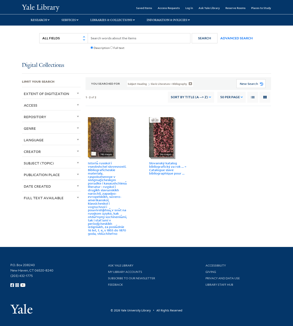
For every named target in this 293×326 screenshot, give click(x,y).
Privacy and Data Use (222, 278)
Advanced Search (236, 38)
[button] (204, 38)
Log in (189, 8)
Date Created (37, 186)
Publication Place (42, 174)
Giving (210, 271)
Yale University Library (40, 8)
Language (34, 140)
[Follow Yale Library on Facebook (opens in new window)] (12, 285)
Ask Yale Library (209, 8)
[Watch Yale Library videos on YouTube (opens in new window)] (23, 285)
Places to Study (261, 8)
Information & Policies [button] (167, 20)
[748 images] (101, 137)
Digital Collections (43, 65)
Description (102, 48)
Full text (118, 48)
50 (230, 97)
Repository (35, 116)
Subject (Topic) (39, 163)
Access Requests (169, 8)
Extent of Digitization (46, 93)
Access (30, 105)
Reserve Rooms (235, 8)
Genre (30, 128)
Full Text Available (44, 197)
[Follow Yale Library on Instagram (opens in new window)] (17, 285)
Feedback (115, 284)
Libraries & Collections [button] (111, 20)
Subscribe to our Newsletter (131, 278)
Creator (32, 151)
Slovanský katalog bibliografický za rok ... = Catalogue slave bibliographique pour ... (167, 168)
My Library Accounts (125, 271)
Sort (189, 97)
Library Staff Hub (219, 284)
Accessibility (215, 265)
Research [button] (39, 20)
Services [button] (68, 20)
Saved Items (144, 8)
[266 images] (161, 137)
